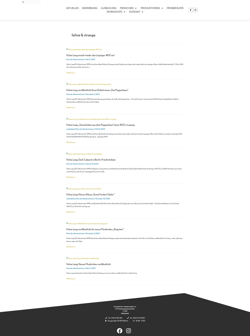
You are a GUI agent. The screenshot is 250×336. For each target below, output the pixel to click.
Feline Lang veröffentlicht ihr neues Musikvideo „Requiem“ (95, 229)
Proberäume (175, 8)
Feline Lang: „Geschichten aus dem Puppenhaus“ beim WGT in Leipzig (100, 124)
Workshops (114, 11)
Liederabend (70, 129)
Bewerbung (89, 8)
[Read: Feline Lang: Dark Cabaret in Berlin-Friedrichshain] (84, 154)
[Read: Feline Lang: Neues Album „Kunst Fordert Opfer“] (84, 188)
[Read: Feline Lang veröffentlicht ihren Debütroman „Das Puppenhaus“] (88, 84)
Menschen (127, 8)
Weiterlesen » (71, 72)
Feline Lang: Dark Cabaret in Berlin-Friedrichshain (91, 159)
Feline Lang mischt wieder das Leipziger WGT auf (90, 55)
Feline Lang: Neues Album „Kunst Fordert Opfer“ (90, 194)
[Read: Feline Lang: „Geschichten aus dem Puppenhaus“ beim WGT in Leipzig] (91, 119)
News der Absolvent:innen (75, 59)
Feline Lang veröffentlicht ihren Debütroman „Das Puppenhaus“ (97, 90)
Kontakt (134, 11)
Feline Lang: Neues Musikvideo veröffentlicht (88, 264)
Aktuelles (72, 8)
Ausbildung (108, 8)
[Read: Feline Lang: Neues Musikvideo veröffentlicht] (82, 258)
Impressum (125, 313)
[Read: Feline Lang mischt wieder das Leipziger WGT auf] (84, 49)
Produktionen (150, 8)
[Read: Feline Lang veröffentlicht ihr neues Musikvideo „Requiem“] (87, 223)
